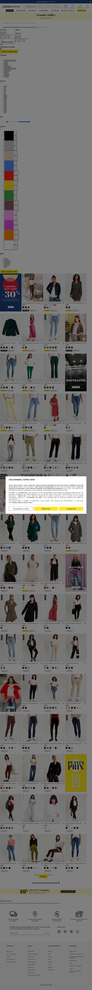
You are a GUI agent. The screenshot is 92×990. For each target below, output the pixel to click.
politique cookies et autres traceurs (22, 502)
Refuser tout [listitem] (46, 509)
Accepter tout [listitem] (71, 509)
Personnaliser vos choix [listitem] (21, 509)
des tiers (67, 492)
